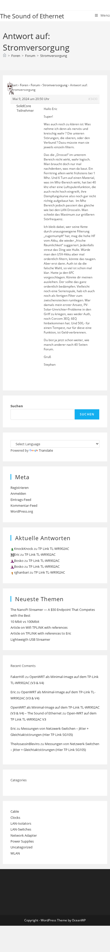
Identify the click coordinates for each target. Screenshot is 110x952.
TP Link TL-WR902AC (53, 548)
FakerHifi (17, 676)
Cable (14, 811)
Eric (13, 692)
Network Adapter (23, 835)
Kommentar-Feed (23, 505)
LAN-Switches (20, 829)
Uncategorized (21, 847)
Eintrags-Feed (20, 499)
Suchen (16, 406)
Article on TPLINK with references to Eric (40, 633)
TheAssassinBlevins (25, 743)
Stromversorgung (53, 55)
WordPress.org (21, 511)
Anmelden (18, 493)
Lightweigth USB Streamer (30, 639)
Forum (35, 85)
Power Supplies (22, 841)
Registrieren (19, 487)
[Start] (4, 55)
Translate (46, 450)
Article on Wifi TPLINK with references (39, 627)
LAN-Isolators (20, 823)
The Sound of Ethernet (32, 16)
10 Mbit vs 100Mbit (24, 621)
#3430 (92, 99)
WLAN (15, 853)
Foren (24, 85)
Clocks (15, 817)
